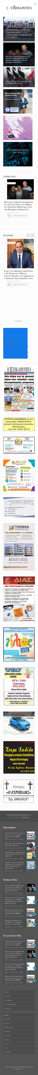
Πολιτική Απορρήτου (10, 1004)
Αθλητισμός (7, 1052)
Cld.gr (22, 1069)
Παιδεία (6, 1044)
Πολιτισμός (7, 1035)
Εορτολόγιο (18, 321)
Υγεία (6, 1048)
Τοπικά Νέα (7, 1019)
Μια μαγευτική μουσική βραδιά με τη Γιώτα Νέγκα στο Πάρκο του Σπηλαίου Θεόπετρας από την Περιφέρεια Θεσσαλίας (18, 59)
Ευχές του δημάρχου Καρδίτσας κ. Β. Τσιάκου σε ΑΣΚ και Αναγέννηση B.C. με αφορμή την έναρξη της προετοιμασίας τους (19, 275)
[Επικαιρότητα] (19, 8)
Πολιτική (6, 1023)
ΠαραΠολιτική (8, 1027)
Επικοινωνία (7, 1008)
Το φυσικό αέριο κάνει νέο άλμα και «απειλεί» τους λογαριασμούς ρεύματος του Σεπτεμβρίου (19, 33)
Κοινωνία (7, 1039)
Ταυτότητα (7, 996)
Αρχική (6, 1015)
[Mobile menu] (35, 4)
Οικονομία (7, 1031)
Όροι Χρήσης (8, 1000)
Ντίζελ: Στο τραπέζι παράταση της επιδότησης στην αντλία (18, 82)
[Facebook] (18, 1072)
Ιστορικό (6, 992)
